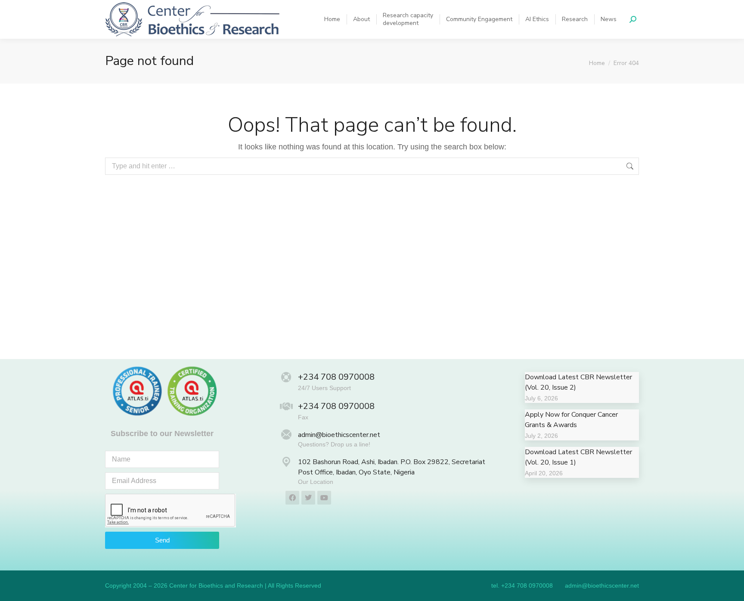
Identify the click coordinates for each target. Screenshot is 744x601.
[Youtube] (324, 498)
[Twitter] (308, 498)
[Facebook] (292, 498)
